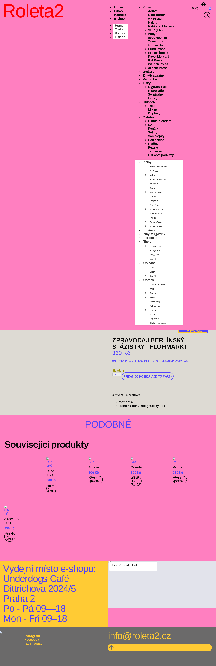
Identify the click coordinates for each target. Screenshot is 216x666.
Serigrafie (154, 255)
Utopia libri (155, 201)
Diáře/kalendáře (157, 285)
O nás (119, 29)
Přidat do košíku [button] (52, 488)
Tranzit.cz (154, 196)
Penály (153, 293)
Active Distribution (158, 167)
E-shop (120, 37)
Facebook (32, 639)
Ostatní (148, 280)
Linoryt (153, 259)
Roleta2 (33, 10)
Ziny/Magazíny (154, 234)
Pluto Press (155, 205)
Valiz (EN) (154, 184)
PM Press (154, 218)
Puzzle (153, 314)
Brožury (149, 230)
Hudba (153, 310)
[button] (207, 15)
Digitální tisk (155, 246)
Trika (152, 268)
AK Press (154, 171)
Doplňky (153, 276)
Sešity (152, 297)
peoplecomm (156, 192)
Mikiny (152, 272)
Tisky (147, 241)
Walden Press (156, 222)
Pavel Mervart (156, 214)
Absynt (153, 188)
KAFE (152, 289)
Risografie (155, 250)
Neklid (153, 175)
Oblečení (149, 263)
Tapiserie (154, 319)
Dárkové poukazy (158, 323)
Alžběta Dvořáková (176, 361)
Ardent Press (156, 226)
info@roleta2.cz (139, 635)
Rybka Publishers (158, 179)
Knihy (147, 162)
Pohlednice (155, 306)
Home (119, 25)
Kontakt (121, 33)
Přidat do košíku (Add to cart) (148, 376)
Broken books (156, 209)
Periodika (150, 238)
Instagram (32, 636)
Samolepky (155, 302)
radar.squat (33, 643)
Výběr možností (95, 480)
